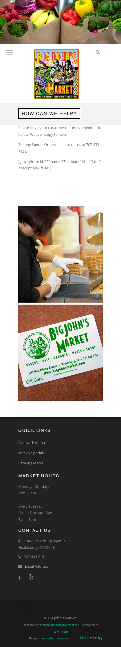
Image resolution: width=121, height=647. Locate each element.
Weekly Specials (31, 452)
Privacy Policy (91, 637)
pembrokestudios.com (55, 638)
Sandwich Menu (31, 442)
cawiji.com (60, 631)
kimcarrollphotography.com (58, 625)
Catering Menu (30, 462)
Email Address (36, 566)
